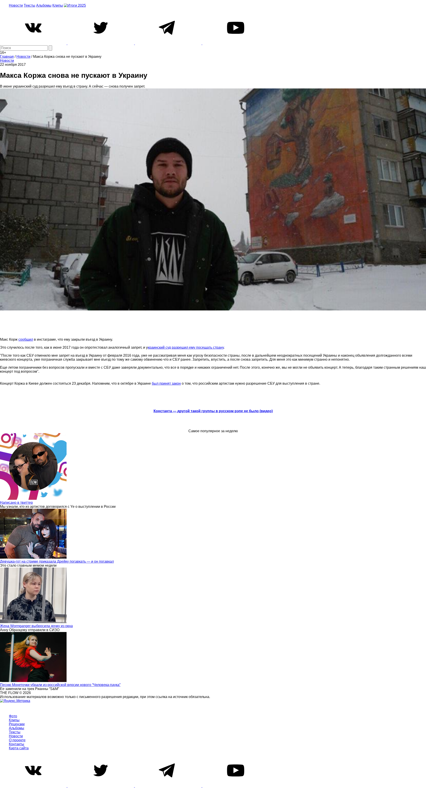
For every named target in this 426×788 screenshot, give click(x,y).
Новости (16, 5)
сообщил (25, 339)
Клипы (57, 5)
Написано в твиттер (16, 502)
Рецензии (17, 724)
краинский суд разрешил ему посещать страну (186, 347)
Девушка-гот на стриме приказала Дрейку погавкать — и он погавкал (57, 561)
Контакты (16, 744)
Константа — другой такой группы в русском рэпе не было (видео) (213, 411)
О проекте (17, 740)
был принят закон (166, 383)
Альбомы (43, 5)
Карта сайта (19, 748)
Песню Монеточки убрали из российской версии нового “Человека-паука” (60, 685)
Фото (13, 716)
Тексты (29, 5)
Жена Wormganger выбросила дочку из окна (36, 626)
